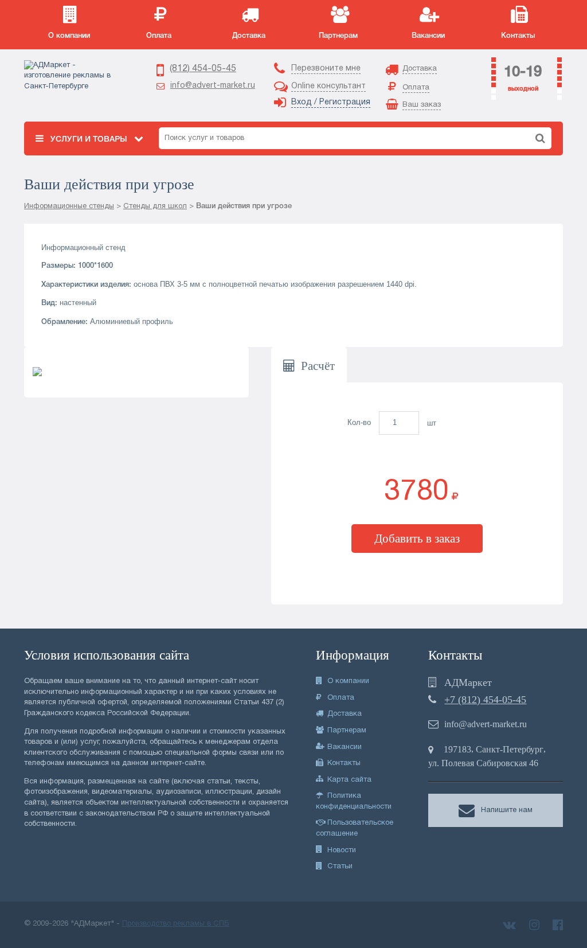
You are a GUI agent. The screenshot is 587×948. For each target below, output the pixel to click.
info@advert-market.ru (212, 85)
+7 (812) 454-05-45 (485, 699)
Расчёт (318, 365)
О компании (347, 681)
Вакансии (343, 747)
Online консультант (328, 86)
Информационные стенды (69, 206)
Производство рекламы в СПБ (175, 923)
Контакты (343, 763)
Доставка (343, 714)
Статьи (339, 866)
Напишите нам (507, 810)
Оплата (339, 698)
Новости (340, 850)
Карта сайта (348, 780)
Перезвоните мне (326, 68)
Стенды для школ (155, 206)
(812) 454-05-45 (203, 69)
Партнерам (345, 730)
